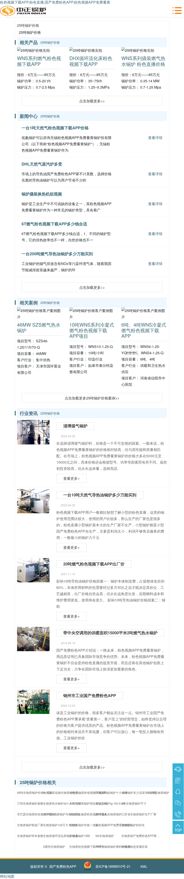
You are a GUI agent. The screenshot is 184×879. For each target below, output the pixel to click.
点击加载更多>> (92, 100)
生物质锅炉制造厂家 (30, 825)
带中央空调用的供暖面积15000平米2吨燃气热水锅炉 (110, 633)
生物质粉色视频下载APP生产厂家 (89, 846)
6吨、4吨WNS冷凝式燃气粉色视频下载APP (143, 330)
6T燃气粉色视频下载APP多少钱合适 (54, 224)
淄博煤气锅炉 (75, 426)
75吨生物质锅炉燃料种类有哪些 (115, 846)
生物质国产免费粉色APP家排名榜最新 (141, 836)
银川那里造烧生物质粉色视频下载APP (63, 792)
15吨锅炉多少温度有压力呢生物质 (141, 792)
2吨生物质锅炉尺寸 (133, 803)
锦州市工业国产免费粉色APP (89, 695)
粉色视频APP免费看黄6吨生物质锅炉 (115, 825)
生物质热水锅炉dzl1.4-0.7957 (62, 803)
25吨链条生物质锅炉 (108, 814)
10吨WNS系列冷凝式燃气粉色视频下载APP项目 (91, 330)
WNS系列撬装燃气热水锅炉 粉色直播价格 (143, 61)
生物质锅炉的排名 (133, 825)
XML (143, 866)
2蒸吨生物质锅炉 (54, 846)
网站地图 (7, 876)
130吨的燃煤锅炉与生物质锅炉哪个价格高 (63, 814)
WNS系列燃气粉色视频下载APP (39, 61)
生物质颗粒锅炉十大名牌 (111, 792)
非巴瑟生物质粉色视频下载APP (37, 814)
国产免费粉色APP (62, 866)
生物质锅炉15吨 (79, 836)
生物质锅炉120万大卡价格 (60, 825)
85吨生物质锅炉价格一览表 (34, 792)
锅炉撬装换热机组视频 (42, 194)
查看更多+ (71, 478)
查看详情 (155, 137)
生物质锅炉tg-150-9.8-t (110, 803)
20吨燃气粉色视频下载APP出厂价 (94, 564)
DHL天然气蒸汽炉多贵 (42, 164)
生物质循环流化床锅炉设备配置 (63, 836)
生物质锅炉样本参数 (30, 836)
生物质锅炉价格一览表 (84, 825)
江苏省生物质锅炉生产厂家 (138, 814)
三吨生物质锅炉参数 (30, 803)
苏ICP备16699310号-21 (113, 866)
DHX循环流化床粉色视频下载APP (90, 61)
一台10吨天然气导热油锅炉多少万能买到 (99, 495)
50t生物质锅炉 (104, 836)
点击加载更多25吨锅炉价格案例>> (92, 398)
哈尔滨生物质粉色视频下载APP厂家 (89, 814)
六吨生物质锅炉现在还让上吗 (88, 803)
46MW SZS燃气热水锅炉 (38, 327)
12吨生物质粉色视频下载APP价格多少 (89, 792)
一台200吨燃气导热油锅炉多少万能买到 (57, 254)
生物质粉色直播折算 (134, 846)
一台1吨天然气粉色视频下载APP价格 (55, 128)
